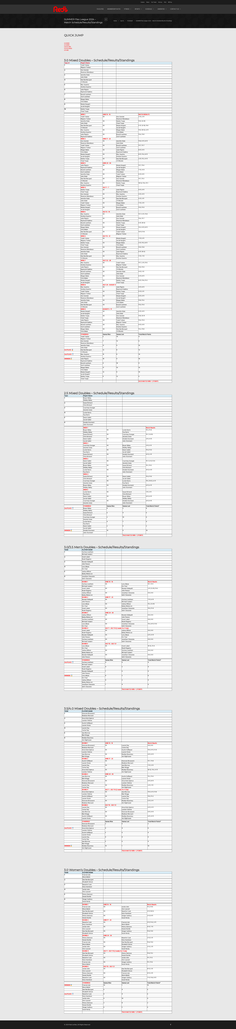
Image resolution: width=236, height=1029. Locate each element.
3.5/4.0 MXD (68, 48)
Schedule (148, 9)
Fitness (126, 9)
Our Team (153, 2)
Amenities (161, 9)
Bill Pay (170, 2)
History (160, 2)
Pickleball (130, 21)
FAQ (165, 2)
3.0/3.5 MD (67, 47)
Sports (137, 9)
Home (115, 21)
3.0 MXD (66, 43)
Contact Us (174, 9)
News (147, 2)
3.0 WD (66, 50)
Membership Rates (113, 9)
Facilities (100, 9)
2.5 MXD (66, 45)
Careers (143, 2)
